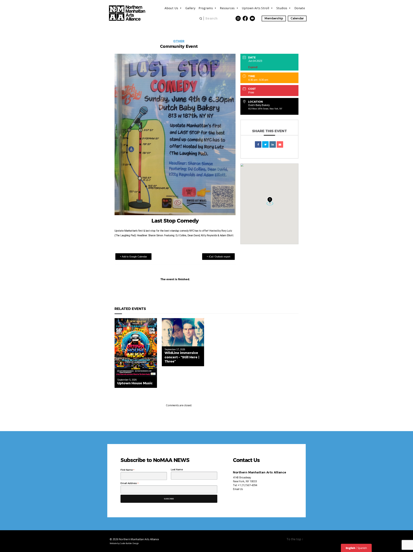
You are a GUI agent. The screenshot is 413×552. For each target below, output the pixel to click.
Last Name (177, 469)
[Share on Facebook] (258, 144)
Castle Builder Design (129, 543)
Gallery (190, 8)
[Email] (280, 144)
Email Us (238, 489)
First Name (127, 469)
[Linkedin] (272, 144)
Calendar (297, 18)
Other (179, 41)
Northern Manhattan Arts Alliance (139, 539)
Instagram (238, 18)
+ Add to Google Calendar (133, 256)
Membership (273, 18)
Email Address (129, 483)
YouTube (252, 18)
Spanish (362, 548)
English (350, 548)
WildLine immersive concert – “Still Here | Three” (182, 357)
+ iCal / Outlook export (218, 256)
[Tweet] (265, 144)
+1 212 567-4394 (247, 485)
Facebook (245, 18)
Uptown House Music (135, 383)
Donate (299, 8)
